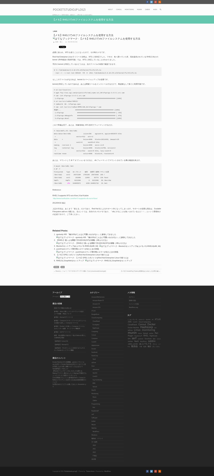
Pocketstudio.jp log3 (69, 9)
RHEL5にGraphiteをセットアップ (70, 261)
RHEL (56, 267)
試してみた (156, 346)
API (152, 319)
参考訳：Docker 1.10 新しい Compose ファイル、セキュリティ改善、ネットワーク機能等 (70, 327)
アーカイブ (56, 297)
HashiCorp (95, 356)
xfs (63, 267)
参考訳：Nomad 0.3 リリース (63, 317)
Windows (94, 435)
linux (55, 31)
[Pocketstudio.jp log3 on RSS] (159, 2)
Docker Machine (133, 327)
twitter (94, 421)
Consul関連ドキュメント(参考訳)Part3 (64, 378)
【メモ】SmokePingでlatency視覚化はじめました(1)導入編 (140, 271)
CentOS (95, 376)
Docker (94, 349)
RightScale (96, 328)
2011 (94, 449)
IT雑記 (95, 456)
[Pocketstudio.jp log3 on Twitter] (151, 2)
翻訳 (149, 346)
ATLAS (94, 311)
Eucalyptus (96, 325)
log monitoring (97, 380)
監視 (144, 346)
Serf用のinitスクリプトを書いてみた (64, 384)
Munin (139, 9)
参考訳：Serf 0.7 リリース (62, 332)
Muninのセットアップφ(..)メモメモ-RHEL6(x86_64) (77, 246)
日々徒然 (94, 442)
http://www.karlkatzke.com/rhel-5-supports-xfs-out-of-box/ (75, 198)
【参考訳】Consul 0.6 (61, 341)
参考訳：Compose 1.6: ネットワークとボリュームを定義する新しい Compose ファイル (70, 322)
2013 (94, 452)
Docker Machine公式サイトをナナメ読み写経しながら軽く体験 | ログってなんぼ (69, 365)
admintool (96, 369)
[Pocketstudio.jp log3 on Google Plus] (155, 2)
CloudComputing (97, 318)
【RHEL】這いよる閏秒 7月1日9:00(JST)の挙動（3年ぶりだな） (82, 240)
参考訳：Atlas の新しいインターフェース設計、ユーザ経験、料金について (69, 313)
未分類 (94, 459)
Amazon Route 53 (98, 300)
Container (95, 338)
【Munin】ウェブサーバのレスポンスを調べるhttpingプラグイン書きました (67, 372)
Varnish (95, 387)
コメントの (134, 304)
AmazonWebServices (98, 297)
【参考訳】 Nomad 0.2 (61, 344)
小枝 (140, 346)
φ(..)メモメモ (145, 343)
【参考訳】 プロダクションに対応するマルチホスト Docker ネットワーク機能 (69, 349)
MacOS (94, 390)
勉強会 (134, 346)
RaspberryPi (95, 411)
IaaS (155, 327)
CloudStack (96, 321)
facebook (94, 352)
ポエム (155, 344)
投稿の (132, 300)
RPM (94, 383)
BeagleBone (95, 314)
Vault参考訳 (56, 369)
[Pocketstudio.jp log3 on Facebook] (147, 2)
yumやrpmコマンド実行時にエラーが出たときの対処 (77, 249)
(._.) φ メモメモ (132, 319)
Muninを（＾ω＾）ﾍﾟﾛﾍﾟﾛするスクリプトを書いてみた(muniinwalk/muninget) (80, 271)
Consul (119, 9)
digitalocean (95, 345)
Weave (94, 425)
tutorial (159, 339)
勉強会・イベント (97, 438)
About (110, 9)
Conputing (95, 331)
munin (132, 332)
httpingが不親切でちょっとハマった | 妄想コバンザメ (69, 374)
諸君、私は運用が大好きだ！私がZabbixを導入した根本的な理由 (70, 336)
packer (151, 333)
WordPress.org (133, 307)
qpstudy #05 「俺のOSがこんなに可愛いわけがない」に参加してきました (86, 234)
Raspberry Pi (138, 336)
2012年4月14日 (72, 42)
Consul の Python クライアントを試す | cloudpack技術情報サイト (69, 380)
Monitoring (129, 9)
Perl (94, 407)
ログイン (132, 297)
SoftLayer (94, 418)
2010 (94, 445)
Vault (94, 359)
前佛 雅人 (59, 42)
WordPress (96, 431)
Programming (96, 404)
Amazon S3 (96, 304)
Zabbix (147, 9)
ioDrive (94, 363)
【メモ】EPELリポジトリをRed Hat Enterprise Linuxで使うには (82, 255)
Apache (95, 373)
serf (93, 414)
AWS (130, 321)
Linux (137, 330)
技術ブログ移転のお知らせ (62, 308)
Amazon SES (97, 307)
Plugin (130, 335)
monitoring (148, 330)
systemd (140, 339)
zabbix (151, 341)
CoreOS (94, 342)
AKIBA (155, 9)
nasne (140, 333)
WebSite (94, 428)
